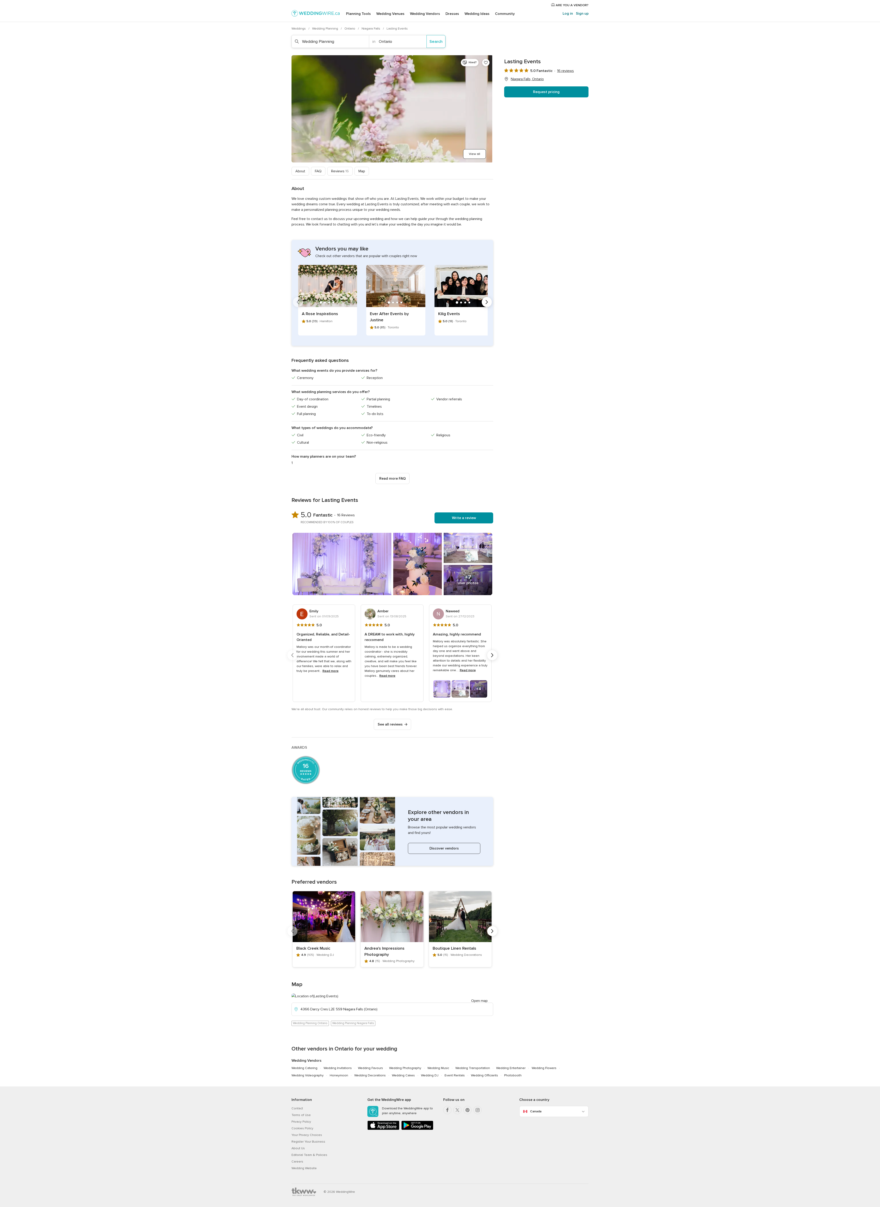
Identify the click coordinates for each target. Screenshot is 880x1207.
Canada (536, 1111)
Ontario (350, 28)
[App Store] (383, 1129)
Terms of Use (301, 1115)
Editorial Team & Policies (309, 1155)
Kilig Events (449, 313)
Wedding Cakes (403, 1075)
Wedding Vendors (425, 13)
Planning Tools (358, 13)
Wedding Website (304, 1168)
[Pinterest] (467, 1110)
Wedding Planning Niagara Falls (353, 1023)
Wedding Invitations (338, 1068)
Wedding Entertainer (510, 1068)
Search (436, 41)
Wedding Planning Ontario (310, 1023)
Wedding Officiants (484, 1075)
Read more (330, 671)
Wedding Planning (325, 28)
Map (361, 171)
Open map (479, 1000)
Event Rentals (455, 1075)
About (300, 171)
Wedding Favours (370, 1068)
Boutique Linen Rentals (454, 948)
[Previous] (298, 302)
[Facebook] (447, 1110)
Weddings (299, 28)
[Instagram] (477, 1110)
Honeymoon (339, 1075)
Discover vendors (444, 848)
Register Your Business (308, 1142)
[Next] (487, 302)
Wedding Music (438, 1068)
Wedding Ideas (477, 13)
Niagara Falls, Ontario (527, 79)
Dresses (452, 13)
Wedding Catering (304, 1068)
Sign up (582, 13)
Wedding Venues (390, 13)
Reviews (340, 171)
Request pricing (546, 92)
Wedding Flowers (544, 1068)
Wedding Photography (405, 1068)
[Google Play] (417, 1129)
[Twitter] (457, 1110)
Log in (568, 13)
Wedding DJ (429, 1075)
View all (474, 154)
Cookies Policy (302, 1128)
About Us (298, 1148)
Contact (297, 1108)
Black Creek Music (313, 948)
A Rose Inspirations (320, 313)
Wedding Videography (308, 1075)
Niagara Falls (371, 28)
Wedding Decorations (370, 1075)
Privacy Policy (301, 1122)
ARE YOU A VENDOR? (571, 5)
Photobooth (513, 1075)
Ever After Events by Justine (389, 316)
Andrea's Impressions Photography (384, 951)
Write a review (464, 518)
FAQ (318, 171)
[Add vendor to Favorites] (486, 62)
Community (505, 13)
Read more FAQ (392, 478)
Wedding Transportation (472, 1068)
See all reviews (390, 724)
